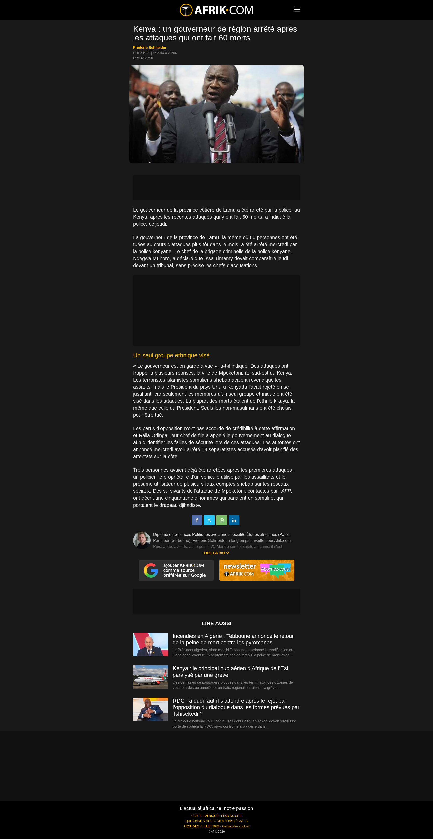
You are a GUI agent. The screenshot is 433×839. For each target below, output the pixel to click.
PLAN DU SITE (231, 816)
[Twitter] (209, 520)
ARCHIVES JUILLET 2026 (202, 826)
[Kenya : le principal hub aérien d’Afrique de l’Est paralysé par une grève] (150, 677)
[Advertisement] (216, 187)
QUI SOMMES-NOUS (200, 821)
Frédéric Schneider (149, 47)
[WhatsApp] (221, 520)
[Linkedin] (234, 520)
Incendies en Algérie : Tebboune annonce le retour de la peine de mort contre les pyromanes (233, 639)
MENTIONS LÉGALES (232, 821)
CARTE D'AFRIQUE (205, 816)
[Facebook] (197, 520)
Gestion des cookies (236, 826)
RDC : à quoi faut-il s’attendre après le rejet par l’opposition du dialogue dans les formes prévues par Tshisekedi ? (236, 707)
